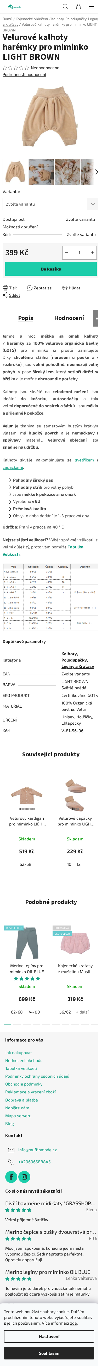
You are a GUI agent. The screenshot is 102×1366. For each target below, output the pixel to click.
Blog (9, 1123)
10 (69, 864)
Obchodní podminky (23, 1083)
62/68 (25, 864)
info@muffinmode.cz (37, 1149)
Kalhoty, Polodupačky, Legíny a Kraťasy (77, 660)
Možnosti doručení (20, 226)
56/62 (65, 1011)
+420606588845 (34, 1161)
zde (73, 1322)
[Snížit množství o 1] (66, 252)
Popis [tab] (25, 318)
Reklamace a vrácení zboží (30, 1091)
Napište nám (17, 1107)
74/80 (34, 1011)
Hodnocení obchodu (24, 1060)
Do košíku (51, 268)
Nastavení (49, 1336)
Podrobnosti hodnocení (24, 74)
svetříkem (83, 459)
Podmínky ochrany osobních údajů (37, 1075)
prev (5, 946)
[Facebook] (11, 1177)
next (96, 946)
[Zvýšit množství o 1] (93, 252)
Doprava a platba (21, 1099)
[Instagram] (24, 1177)
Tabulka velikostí (21, 1068)
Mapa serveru (18, 1115)
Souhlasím (49, 1353)
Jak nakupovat (18, 1052)
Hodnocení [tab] (69, 318)
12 (79, 864)
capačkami (13, 467)
